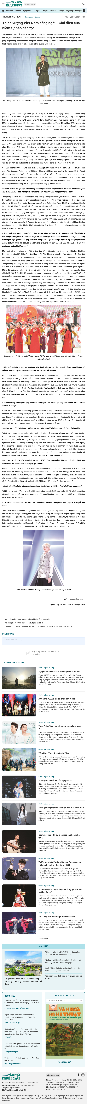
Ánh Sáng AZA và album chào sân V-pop (57, 699)
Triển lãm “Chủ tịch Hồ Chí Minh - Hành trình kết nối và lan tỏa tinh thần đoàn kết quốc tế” (22, 1046)
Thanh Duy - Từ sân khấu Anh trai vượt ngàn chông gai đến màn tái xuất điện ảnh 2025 (39, 626)
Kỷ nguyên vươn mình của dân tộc (17, 1008)
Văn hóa (18, 11)
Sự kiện (61, 11)
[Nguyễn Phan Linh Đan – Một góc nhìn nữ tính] (19, 678)
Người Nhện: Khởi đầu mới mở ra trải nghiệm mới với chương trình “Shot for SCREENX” (20, 1017)
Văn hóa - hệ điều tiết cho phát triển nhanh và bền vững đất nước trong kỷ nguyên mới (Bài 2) (22, 1002)
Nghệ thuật (27, 11)
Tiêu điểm (8, 1037)
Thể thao (53, 11)
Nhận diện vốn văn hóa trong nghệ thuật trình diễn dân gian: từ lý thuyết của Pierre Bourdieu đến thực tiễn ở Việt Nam (21, 1031)
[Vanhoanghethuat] (3, 11)
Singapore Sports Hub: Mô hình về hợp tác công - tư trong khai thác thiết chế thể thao (23, 981)
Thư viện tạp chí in (65, 995)
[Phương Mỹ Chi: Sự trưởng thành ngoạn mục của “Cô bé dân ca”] (19, 895)
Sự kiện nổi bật (30, 4)
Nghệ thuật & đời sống (13, 1064)
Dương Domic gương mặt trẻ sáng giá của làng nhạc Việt (27, 619)
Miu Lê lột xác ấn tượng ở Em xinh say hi (57, 916)
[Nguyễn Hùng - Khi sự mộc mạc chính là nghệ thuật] (19, 841)
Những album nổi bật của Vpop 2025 (55, 780)
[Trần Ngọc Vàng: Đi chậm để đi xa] (19, 759)
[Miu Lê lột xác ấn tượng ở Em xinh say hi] (19, 923)
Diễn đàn (9, 11)
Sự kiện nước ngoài (11, 1052)
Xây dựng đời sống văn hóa (76, 11)
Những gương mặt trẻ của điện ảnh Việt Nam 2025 (61, 808)
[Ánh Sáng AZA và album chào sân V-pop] (19, 705)
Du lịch (45, 11)
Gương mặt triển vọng (33, 17)
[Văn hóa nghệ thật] (11, 1079)
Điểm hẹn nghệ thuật (12, 1023)
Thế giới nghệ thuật (11, 17)
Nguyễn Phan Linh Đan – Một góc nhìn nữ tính (59, 671)
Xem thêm (43, 939)
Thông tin (37, 11)
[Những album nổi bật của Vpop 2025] (19, 787)
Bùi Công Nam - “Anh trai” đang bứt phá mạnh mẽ (24, 623)
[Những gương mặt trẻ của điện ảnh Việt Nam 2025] (19, 814)
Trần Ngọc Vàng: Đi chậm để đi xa (54, 753)
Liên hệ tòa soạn (53, 1075)
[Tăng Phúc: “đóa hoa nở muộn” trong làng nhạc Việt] (19, 732)
